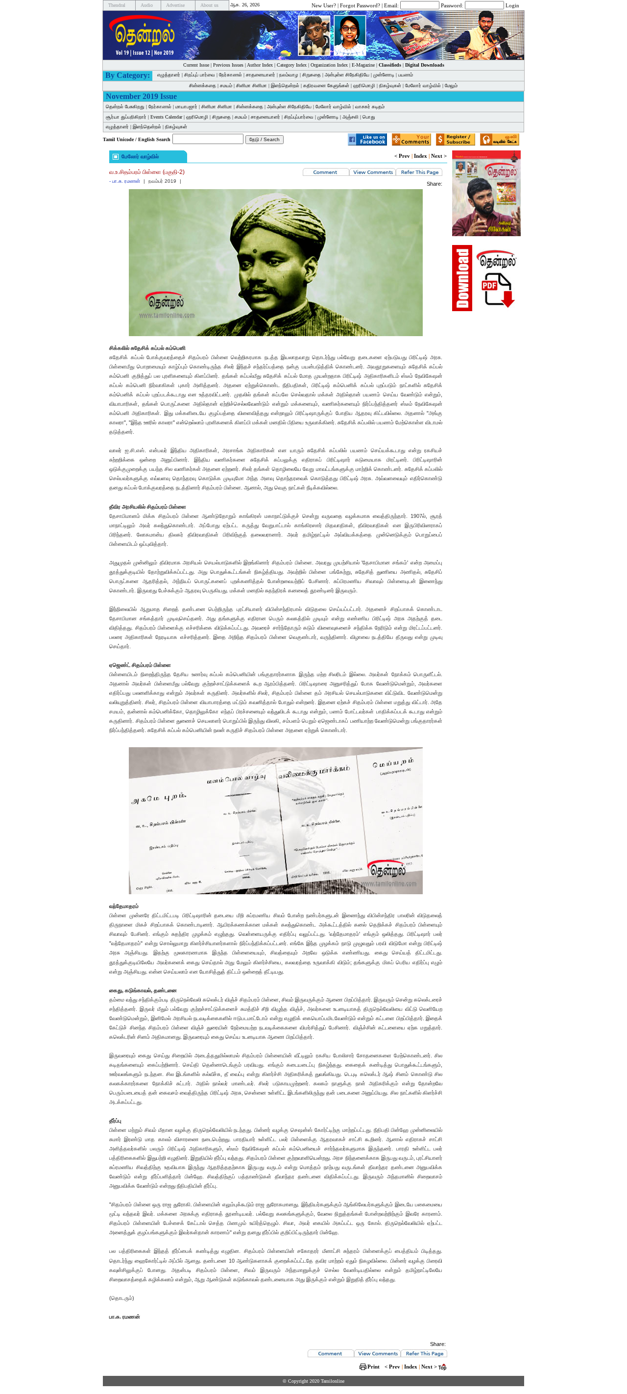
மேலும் (451, 85)
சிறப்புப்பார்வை (299, 117)
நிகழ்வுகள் (390, 85)
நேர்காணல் (230, 74)
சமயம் (226, 85)
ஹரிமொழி (364, 85)
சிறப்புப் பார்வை (199, 74)
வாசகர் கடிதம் (370, 106)
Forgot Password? (360, 5)
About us (209, 5)
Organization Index (329, 65)
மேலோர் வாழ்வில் (423, 85)
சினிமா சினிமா (251, 85)
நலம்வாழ (288, 74)
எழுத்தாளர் (168, 74)
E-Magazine (363, 65)
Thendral (116, 5)
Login (512, 5)
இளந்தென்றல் (285, 85)
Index (420, 156)
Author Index (260, 65)
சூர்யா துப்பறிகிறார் (126, 117)
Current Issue (196, 65)
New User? (324, 5)
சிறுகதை (311, 74)
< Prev (402, 156)
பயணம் (405, 74)
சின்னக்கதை (202, 85)
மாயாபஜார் (186, 106)
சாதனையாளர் (260, 74)
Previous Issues (228, 65)
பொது (368, 117)
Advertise (175, 5)
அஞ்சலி (350, 117)
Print (373, 1367)
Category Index (292, 65)
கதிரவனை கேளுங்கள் (326, 85)
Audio (147, 5)
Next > (439, 156)
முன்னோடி (383, 74)
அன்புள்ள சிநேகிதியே (347, 74)
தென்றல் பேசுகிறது (125, 106)
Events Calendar (166, 117)
